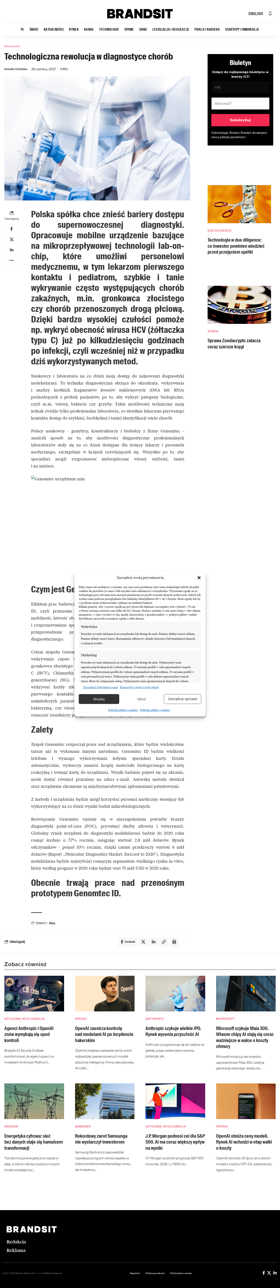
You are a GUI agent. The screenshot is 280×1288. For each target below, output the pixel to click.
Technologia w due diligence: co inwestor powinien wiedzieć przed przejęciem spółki (236, 246)
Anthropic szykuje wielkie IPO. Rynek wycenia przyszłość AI (173, 1031)
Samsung (83, 1126)
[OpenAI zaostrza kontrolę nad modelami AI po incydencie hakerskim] (105, 994)
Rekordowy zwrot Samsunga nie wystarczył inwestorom (101, 1139)
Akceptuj (99, 699)
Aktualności (12, 46)
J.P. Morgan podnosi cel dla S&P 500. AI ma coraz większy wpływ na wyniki (175, 1142)
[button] (199, 578)
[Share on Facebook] (11, 229)
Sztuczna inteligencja (24, 1019)
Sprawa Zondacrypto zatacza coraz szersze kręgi (234, 343)
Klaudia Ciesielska (15, 69)
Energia (11, 1126)
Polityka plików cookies (123, 710)
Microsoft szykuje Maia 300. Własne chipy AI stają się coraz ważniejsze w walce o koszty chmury (245, 1037)
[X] (269, 1272)
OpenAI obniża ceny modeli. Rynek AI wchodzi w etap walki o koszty (244, 1142)
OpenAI (81, 1019)
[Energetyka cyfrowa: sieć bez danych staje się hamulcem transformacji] (34, 1101)
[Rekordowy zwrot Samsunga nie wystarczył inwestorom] (105, 1101)
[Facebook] (263, 1272)
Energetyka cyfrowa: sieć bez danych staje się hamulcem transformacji (33, 1142)
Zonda (213, 331)
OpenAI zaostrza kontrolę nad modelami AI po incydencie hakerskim (104, 1034)
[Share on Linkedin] (11, 250)
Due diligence (220, 230)
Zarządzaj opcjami (182, 699)
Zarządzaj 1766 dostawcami (100, 687)
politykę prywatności (233, 137)
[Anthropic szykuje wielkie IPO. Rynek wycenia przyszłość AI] (175, 994)
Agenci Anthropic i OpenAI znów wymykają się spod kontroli (29, 1034)
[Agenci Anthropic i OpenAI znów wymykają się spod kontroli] (34, 994)
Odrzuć (141, 699)
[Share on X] (11, 239)
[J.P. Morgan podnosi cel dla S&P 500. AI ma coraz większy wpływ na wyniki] (175, 1101)
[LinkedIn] (275, 1272)
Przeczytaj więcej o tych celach (139, 687)
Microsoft (225, 1019)
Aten (52, 923)
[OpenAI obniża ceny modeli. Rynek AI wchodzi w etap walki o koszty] (246, 1101)
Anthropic (154, 1019)
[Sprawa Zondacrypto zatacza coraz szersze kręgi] (239, 305)
